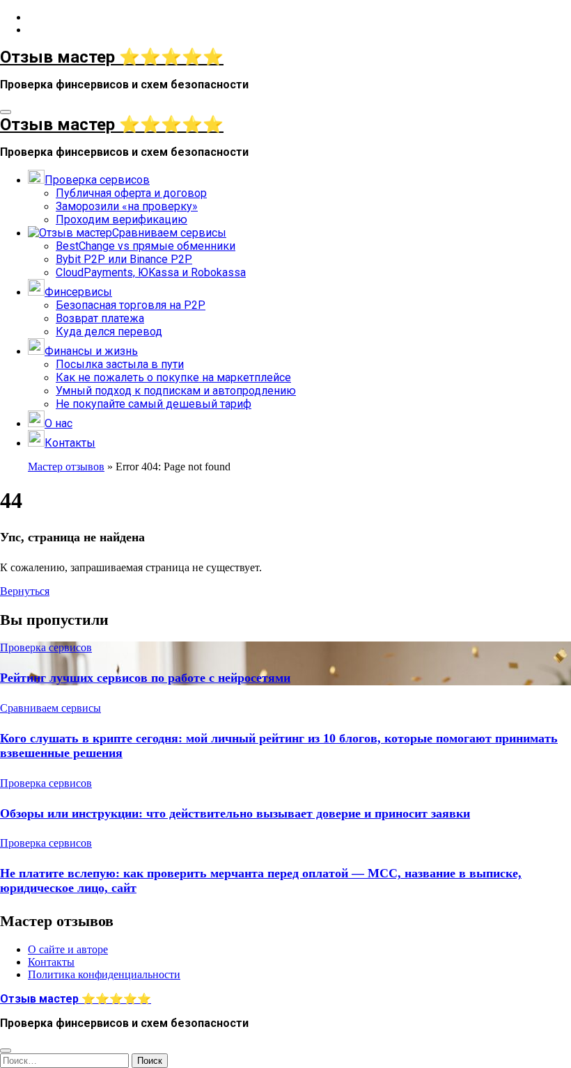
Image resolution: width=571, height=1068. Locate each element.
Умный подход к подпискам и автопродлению (176, 390)
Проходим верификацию (121, 219)
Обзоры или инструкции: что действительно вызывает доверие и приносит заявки (235, 813)
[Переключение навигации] (5, 112)
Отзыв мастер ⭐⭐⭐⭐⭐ (112, 57)
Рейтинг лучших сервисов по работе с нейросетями (145, 678)
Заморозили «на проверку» (127, 206)
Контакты (51, 962)
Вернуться (24, 591)
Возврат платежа (100, 318)
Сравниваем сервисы (50, 708)
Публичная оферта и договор (131, 193)
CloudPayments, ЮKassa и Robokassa (151, 272)
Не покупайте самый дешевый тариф (153, 404)
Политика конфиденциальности (104, 974)
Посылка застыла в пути (120, 364)
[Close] (5, 1051)
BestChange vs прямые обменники (145, 246)
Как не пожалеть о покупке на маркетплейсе (173, 377)
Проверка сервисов (46, 647)
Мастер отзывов (66, 466)
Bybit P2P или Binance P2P (124, 259)
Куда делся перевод (109, 331)
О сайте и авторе (68, 949)
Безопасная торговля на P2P (130, 305)
